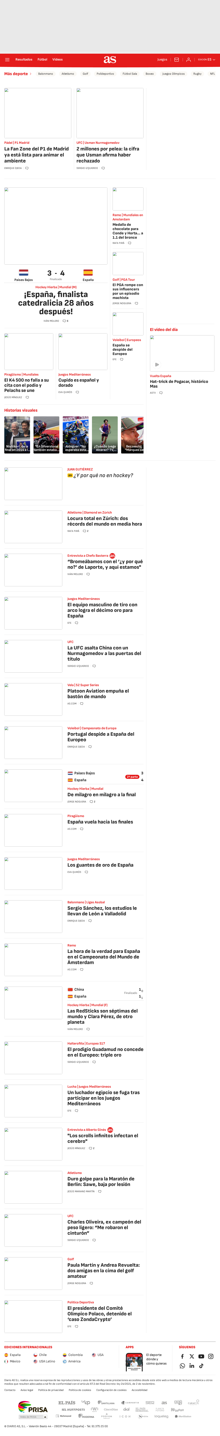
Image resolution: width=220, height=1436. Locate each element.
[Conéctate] (188, 59)
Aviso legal (27, 1390)
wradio (94, 1409)
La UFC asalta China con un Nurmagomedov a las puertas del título (104, 653)
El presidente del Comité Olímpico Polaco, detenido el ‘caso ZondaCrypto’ (99, 1313)
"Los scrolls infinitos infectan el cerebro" (102, 1138)
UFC (70, 642)
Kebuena (177, 1409)
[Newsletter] (176, 59)
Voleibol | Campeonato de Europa (91, 728)
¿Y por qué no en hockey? (103, 475)
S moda (143, 1416)
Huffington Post (73, 1409)
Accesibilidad (139, 1390)
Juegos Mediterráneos (74, 375)
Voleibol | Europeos (127, 340)
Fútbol (42, 59)
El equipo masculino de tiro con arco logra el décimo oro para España (102, 610)
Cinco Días (111, 1409)
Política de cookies (80, 1390)
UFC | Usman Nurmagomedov (97, 143)
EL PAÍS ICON (125, 1416)
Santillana (106, 1402)
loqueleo (161, 1416)
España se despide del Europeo (123, 349)
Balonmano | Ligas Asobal (86, 902)
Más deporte (16, 73)
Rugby (197, 74)
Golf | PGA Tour (124, 280)
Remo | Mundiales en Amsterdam (128, 217)
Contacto (9, 1390)
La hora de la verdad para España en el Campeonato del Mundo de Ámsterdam (103, 957)
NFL (212, 74)
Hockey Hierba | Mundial (85, 789)
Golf (85, 74)
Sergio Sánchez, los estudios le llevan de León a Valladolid (102, 911)
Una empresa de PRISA (32, 1406)
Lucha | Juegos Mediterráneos (89, 1087)
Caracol (193, 1402)
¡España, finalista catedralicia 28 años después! (56, 303)
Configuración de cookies (111, 1390)
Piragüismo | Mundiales (21, 375)
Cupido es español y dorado (78, 382)
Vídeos (57, 59)
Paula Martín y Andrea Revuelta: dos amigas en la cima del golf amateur (103, 1270)
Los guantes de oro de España (100, 865)
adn (178, 1402)
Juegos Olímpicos (173, 74)
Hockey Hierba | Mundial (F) (87, 1005)
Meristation (183, 1416)
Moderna (86, 1416)
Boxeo (150, 74)
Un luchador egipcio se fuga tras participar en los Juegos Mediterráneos (103, 1098)
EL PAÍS (66, 1402)
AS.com (164, 1402)
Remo (71, 945)
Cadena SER (150, 1402)
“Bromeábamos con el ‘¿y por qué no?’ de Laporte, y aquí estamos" (105, 564)
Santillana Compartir (130, 1402)
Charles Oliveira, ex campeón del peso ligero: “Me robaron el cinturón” (104, 1227)
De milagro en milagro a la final (101, 795)
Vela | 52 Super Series (83, 685)
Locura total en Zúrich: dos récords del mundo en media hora (104, 521)
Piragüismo (75, 816)
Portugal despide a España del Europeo (100, 737)
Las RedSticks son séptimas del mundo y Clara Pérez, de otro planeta (102, 1016)
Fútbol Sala (130, 74)
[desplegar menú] (7, 60)
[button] (33, 1417)
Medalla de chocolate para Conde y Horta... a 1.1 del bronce (128, 231)
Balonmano (45, 74)
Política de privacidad (51, 1390)
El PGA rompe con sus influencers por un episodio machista (128, 291)
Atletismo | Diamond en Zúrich (89, 513)
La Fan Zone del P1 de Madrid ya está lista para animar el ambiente (36, 155)
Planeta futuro (160, 1409)
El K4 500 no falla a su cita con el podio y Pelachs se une (26, 385)
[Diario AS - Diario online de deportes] (110, 59)
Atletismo (68, 74)
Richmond (63, 1416)
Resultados (23, 59)
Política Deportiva (80, 1302)
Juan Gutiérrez (80, 469)
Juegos (162, 60)
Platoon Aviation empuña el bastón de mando (98, 694)
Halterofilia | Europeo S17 (86, 1044)
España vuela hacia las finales (100, 822)
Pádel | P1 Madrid (16, 143)
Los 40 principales (86, 1402)
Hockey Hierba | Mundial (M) (55, 287)
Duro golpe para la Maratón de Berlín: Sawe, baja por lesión (100, 1181)
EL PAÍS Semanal (142, 1409)
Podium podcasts (106, 1416)
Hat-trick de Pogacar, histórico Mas (179, 384)
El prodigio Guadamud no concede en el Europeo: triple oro (105, 1052)
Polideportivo (105, 74)
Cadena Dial (127, 1409)
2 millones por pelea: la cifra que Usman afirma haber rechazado (107, 155)
